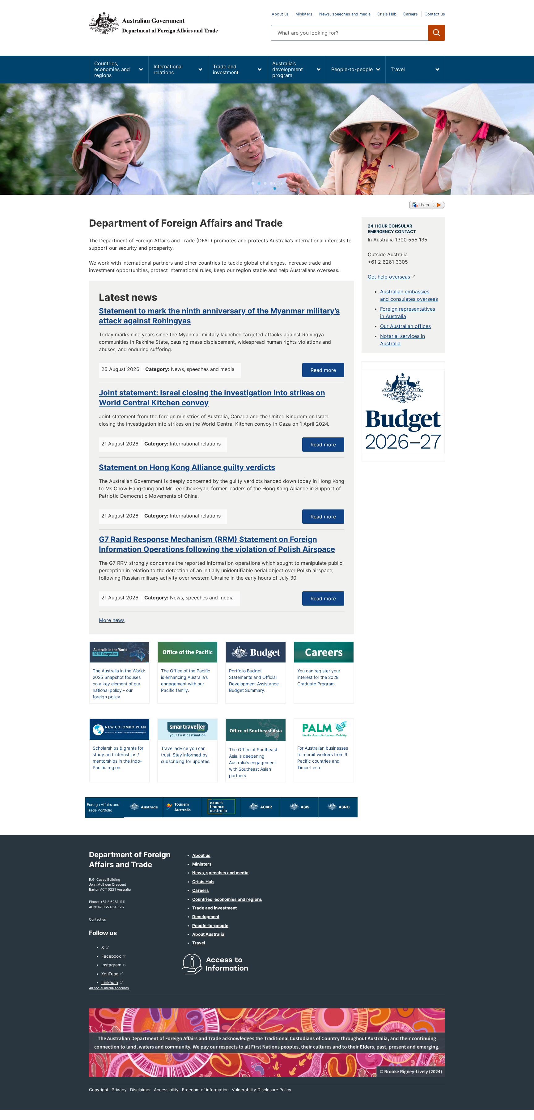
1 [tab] (253, 184)
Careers (410, 14)
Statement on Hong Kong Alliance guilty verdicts (187, 467)
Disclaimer (140, 1089)
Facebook (111, 956)
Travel (398, 69)
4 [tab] (271, 184)
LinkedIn (109, 982)
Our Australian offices (405, 326)
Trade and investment (226, 69)
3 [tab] (265, 184)
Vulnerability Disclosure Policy (261, 1089)
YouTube (109, 973)
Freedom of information (205, 1089)
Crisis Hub (386, 14)
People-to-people (352, 69)
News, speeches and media (345, 14)
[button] (427, 205)
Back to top (513, 1111)
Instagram (111, 964)
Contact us (435, 14)
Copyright (98, 1089)
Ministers (303, 14)
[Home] (176, 23)
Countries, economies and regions (112, 69)
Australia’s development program (287, 69)
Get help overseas (389, 277)
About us (280, 14)
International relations (168, 69)
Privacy (119, 1089)
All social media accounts (109, 988)
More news (112, 620)
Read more (323, 370)
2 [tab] (259, 184)
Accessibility (166, 1089)
